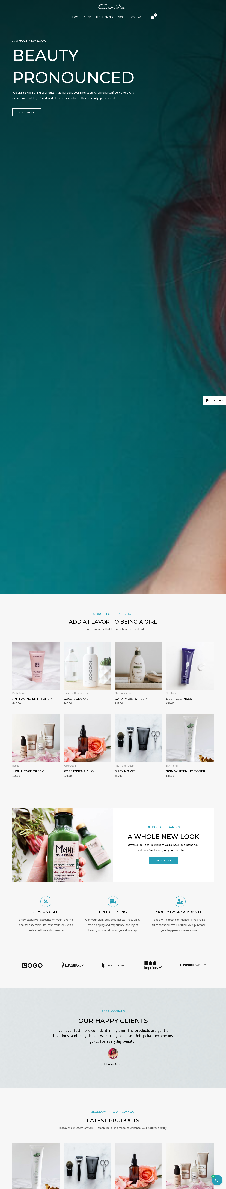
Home (75, 18)
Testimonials (104, 18)
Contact (137, 18)
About (122, 18)
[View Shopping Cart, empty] (152, 18)
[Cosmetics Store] (111, 6)
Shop (87, 18)
